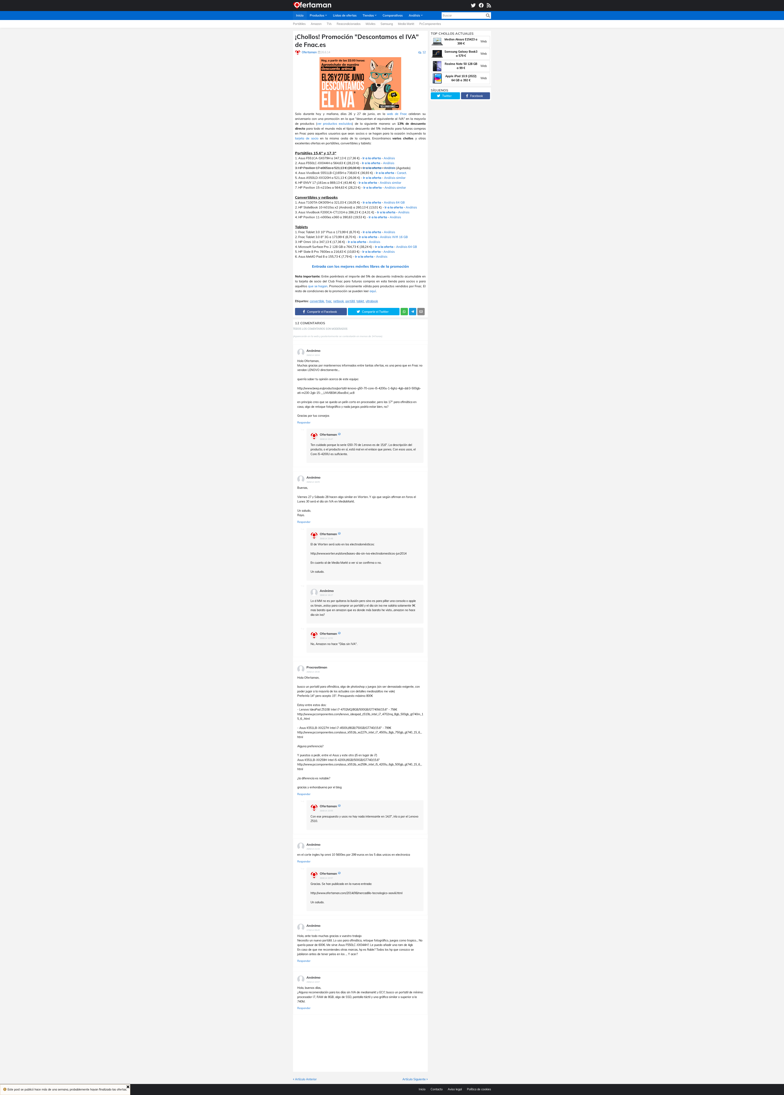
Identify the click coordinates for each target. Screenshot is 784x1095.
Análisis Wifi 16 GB (394, 237)
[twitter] (473, 5)
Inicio (422, 1089)
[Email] (421, 311)
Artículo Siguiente (414, 1079)
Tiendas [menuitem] (368, 15)
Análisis (389, 158)
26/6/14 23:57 (326, 878)
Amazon (316, 24)
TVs (329, 24)
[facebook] (481, 5)
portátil (350, 301)
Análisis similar (394, 178)
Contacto (437, 1089)
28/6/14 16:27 (326, 595)
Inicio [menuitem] (300, 15)
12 (424, 52)
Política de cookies (479, 1089)
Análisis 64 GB (394, 202)
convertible (317, 301)
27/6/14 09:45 (313, 930)
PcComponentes (430, 24)
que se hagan (318, 286)
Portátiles (299, 24)
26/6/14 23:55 (326, 810)
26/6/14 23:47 (326, 439)
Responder (304, 422)
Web (483, 41)
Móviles (370, 24)
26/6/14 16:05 (313, 482)
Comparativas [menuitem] (393, 15)
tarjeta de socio (306, 138)
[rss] (489, 5)
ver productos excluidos (334, 124)
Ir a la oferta (372, 158)
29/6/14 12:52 (326, 638)
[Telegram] (412, 311)
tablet (360, 301)
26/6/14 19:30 (313, 672)
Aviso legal (455, 1089)
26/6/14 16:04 (313, 355)
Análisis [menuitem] (414, 15)
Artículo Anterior (306, 1079)
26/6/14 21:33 (313, 849)
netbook (338, 301)
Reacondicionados (349, 24)
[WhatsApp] (404, 311)
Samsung (387, 24)
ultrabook (372, 301)
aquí (373, 291)
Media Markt (406, 24)
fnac (329, 301)
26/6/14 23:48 (326, 538)
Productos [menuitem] (317, 15)
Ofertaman (328, 434)
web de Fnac (397, 114)
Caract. (402, 173)
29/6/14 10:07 (313, 982)
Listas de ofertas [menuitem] (344, 15)
